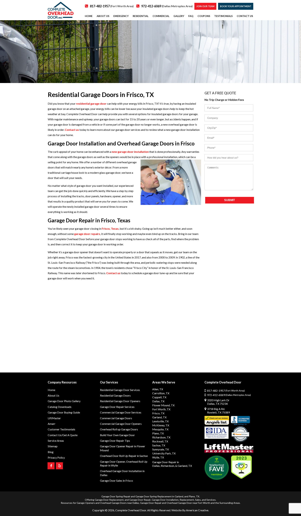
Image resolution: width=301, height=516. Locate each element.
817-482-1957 (112, 6)
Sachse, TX (158, 445)
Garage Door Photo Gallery (64, 401)
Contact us (72, 129)
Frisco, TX (158, 413)
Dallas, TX (158, 401)
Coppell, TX (159, 397)
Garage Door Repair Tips (115, 440)
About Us (53, 395)
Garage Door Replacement (109, 499)
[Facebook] (51, 465)
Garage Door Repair (140, 499)
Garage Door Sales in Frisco (116, 480)
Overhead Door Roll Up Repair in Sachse (124, 455)
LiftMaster (54, 418)
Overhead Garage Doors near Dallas (119, 502)
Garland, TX (159, 417)
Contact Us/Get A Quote (63, 435)
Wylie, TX (158, 457)
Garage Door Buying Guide (64, 412)
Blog (50, 452)
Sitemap (52, 446)
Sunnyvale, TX (160, 449)
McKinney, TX (160, 425)
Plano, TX (158, 433)
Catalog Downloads (59, 406)
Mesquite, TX (160, 429)
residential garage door (91, 103)
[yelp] (59, 465)
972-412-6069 (167, 6)
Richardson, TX (161, 437)
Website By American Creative (189, 510)
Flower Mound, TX (163, 405)
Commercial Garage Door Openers (121, 423)
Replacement (187, 499)
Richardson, (168, 465)
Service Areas (56, 440)
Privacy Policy (56, 457)
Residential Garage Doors (115, 395)
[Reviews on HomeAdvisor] (240, 434)
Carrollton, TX (160, 393)
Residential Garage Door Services (120, 389)
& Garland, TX (183, 465)
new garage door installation (130, 151)
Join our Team (205, 6)
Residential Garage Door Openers (120, 401)
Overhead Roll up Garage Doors (119, 429)
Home (51, 389)
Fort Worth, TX (161, 409)
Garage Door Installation (165, 499)
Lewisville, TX (160, 421)
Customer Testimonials (61, 429)
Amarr (51, 423)
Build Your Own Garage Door (117, 435)
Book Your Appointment (235, 6)
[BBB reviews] (240, 420)
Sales (198, 499)
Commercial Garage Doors (116, 418)
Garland (179, 496)
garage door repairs (87, 233)
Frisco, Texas (110, 228)
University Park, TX (164, 453)
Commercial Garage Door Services (120, 412)
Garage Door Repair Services (117, 406)
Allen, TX (157, 389)
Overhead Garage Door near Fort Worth (188, 502)
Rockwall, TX (160, 441)
